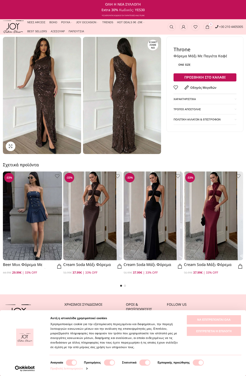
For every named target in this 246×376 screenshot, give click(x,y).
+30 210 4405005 (230, 27)
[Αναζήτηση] (172, 27)
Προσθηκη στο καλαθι (205, 77)
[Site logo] (13, 26)
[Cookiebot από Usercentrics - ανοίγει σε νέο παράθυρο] (25, 368)
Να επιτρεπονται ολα (214, 319)
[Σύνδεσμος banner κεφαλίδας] (123, 9)
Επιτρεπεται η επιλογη (214, 331)
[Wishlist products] (195, 27)
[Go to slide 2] (125, 286)
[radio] (184, 64)
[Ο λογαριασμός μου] (183, 27)
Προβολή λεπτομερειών (66, 368)
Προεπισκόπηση (59, 266)
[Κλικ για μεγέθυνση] (10, 146)
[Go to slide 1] (121, 286)
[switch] (109, 362)
